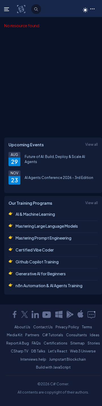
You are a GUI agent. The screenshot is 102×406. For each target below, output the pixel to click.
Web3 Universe (83, 351)
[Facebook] (14, 314)
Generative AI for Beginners (41, 273)
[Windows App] (59, 314)
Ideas (94, 335)
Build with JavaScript (53, 367)
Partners (32, 335)
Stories (94, 343)
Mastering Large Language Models (47, 226)
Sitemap (77, 343)
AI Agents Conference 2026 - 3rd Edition (59, 177)
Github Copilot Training (37, 261)
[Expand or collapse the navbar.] (7, 9)
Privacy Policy (67, 327)
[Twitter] (24, 314)
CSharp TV (19, 351)
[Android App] (69, 314)
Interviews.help (33, 359)
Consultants (76, 335)
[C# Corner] (21, 9)
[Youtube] (47, 314)
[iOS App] (80, 314)
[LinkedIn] (35, 314)
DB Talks (38, 351)
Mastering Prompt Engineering (43, 237)
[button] (92, 8)
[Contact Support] (91, 314)
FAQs (36, 343)
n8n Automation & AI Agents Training (49, 285)
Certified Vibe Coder (35, 249)
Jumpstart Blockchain (67, 359)
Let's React (57, 351)
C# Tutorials (52, 335)
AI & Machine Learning (35, 214)
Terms (87, 327)
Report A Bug (17, 343)
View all (91, 144)
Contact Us (43, 327)
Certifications (55, 343)
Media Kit (14, 335)
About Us (22, 327)
